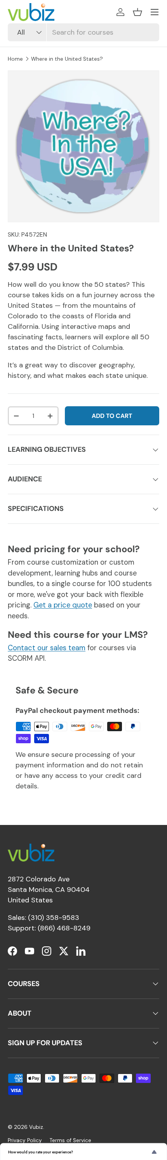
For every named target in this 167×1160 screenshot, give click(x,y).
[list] (83, 146)
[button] (137, 12)
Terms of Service (70, 1140)
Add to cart (112, 416)
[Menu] (154, 12)
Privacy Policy (25, 1140)
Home (15, 59)
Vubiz (36, 1127)
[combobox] (83, 32)
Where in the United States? (67, 59)
